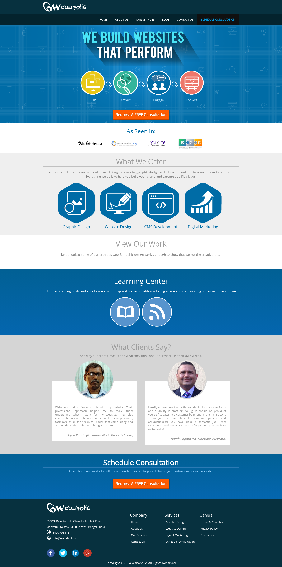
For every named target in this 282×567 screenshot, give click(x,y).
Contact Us (185, 19)
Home (103, 19)
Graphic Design (76, 226)
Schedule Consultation (218, 19)
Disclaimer (207, 535)
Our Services (145, 19)
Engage (158, 100)
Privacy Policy (209, 528)
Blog (165, 19)
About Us (121, 19)
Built (92, 100)
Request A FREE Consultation (141, 114)
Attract (126, 100)
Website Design (118, 226)
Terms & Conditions (213, 522)
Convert (191, 100)
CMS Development (160, 226)
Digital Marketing (203, 226)
